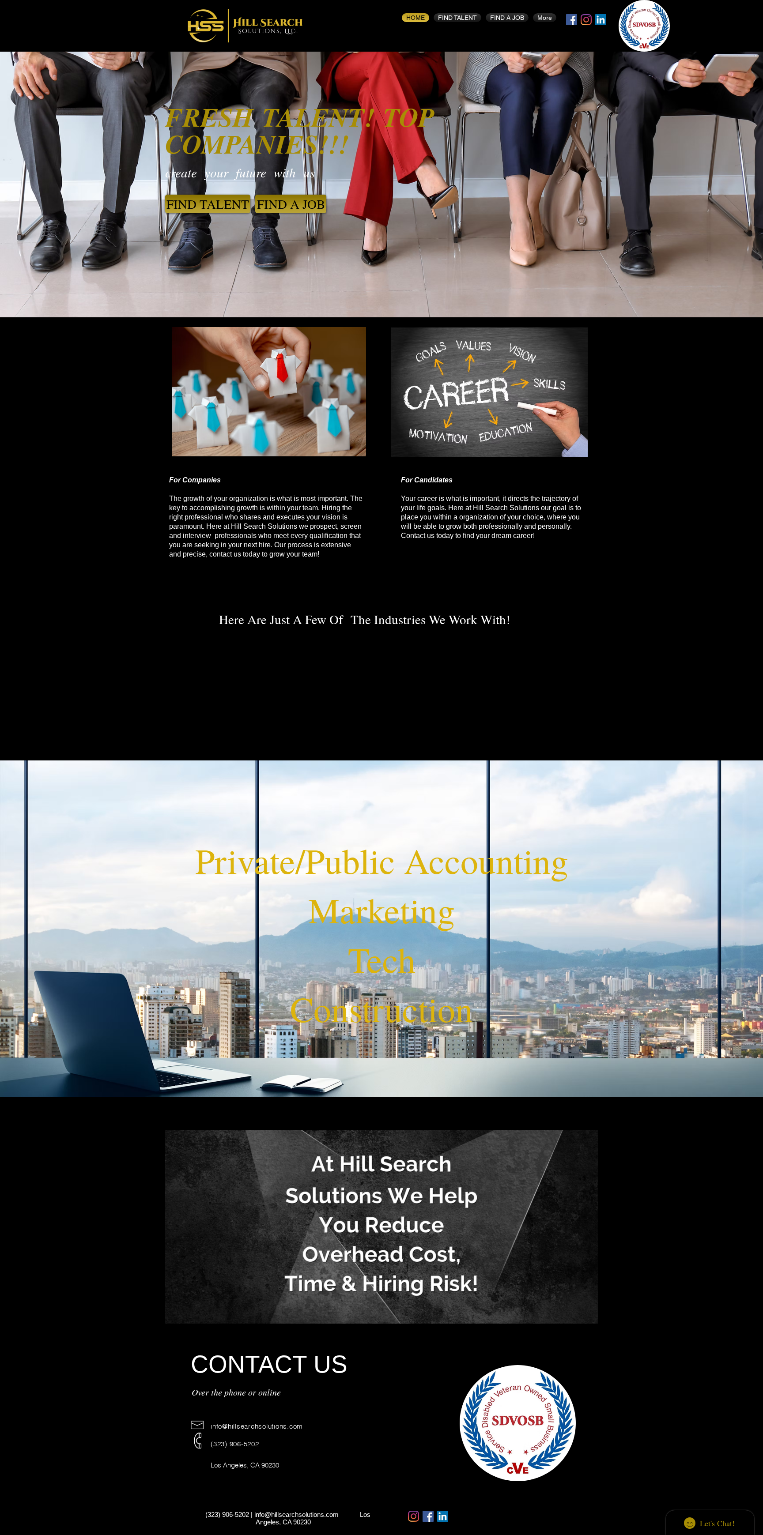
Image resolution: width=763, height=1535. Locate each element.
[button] (586, 1314)
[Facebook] (571, 19)
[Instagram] (586, 19)
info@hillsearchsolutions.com (257, 1426)
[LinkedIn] (600, 19)
